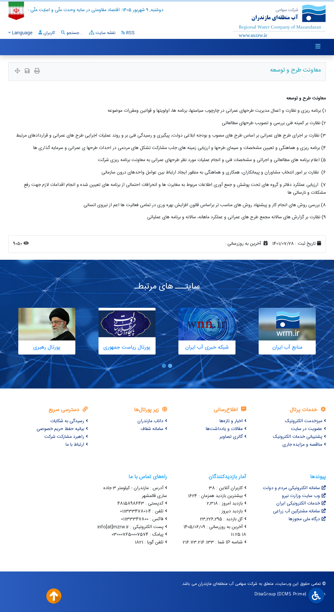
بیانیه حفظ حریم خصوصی (60, 429)
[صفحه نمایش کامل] (17, 71)
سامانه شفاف (152, 429)
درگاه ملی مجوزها (304, 519)
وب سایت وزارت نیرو (301, 496)
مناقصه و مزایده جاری (302, 445)
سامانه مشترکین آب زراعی (296, 511)
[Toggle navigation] (318, 47)
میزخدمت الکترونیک (303, 421)
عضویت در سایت (306, 429)
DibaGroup (265, 593)
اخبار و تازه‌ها (231, 421)
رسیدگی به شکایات (67, 421)
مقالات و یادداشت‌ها (224, 429)
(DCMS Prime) (292, 593)
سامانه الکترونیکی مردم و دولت (291, 488)
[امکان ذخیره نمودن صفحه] (27, 71)
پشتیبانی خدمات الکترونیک (297, 437)
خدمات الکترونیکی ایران (298, 503)
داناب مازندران (150, 421)
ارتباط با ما (75, 445)
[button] (170, 366)
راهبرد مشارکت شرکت (64, 437)
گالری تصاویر (231, 437)
